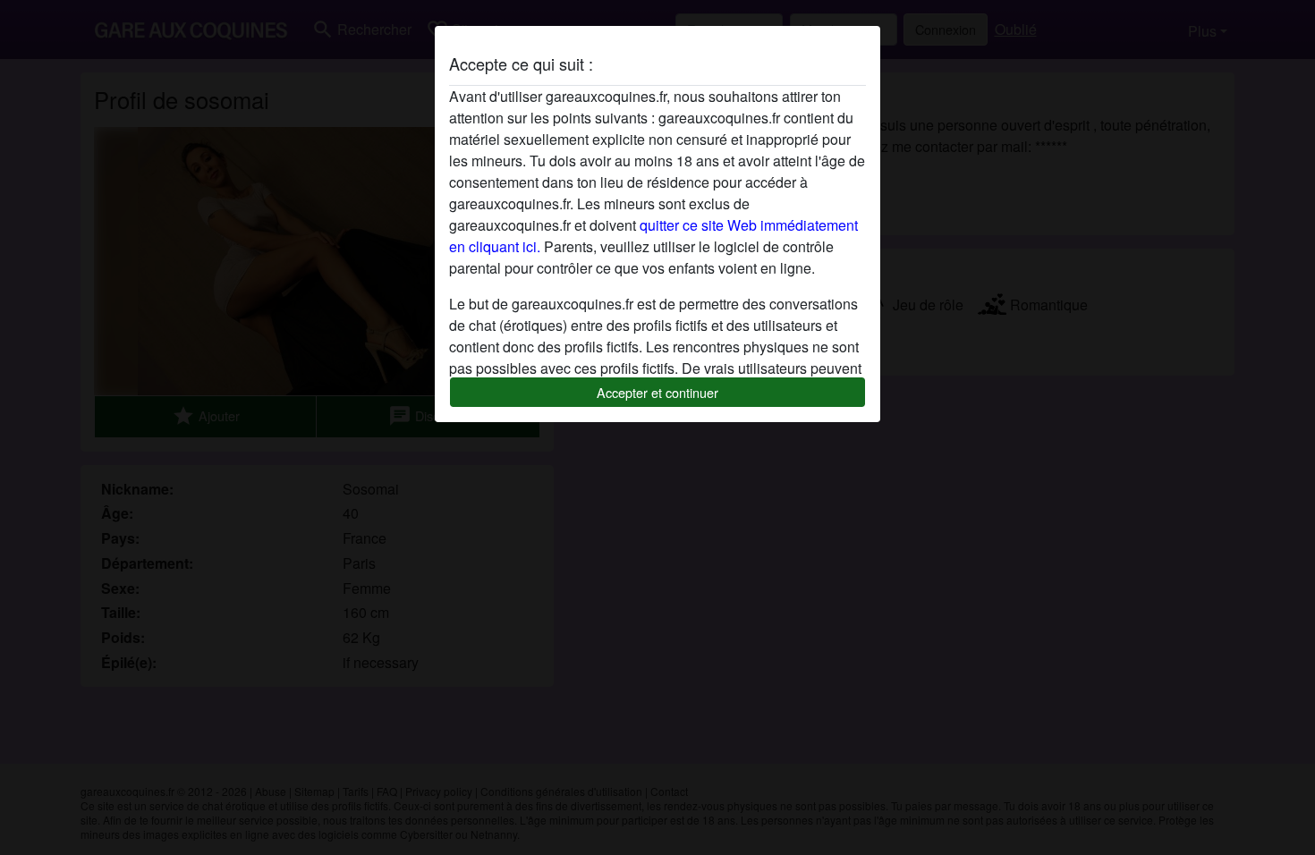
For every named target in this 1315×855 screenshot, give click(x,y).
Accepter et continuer (657, 392)
